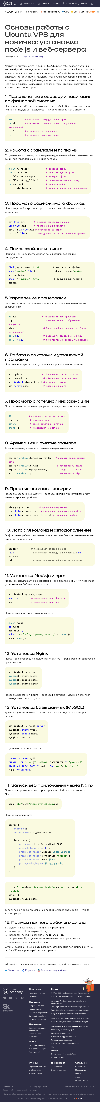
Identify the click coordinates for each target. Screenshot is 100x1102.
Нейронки (32, 12)
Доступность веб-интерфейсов (63, 1054)
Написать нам (80, 1067)
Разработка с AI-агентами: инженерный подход (69, 1026)
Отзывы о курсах (81, 1080)
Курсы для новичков (37, 993)
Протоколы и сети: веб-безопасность (65, 1043)
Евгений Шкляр (36, 56)
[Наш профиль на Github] (76, 1098)
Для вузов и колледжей (38, 1049)
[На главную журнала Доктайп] (13, 11)
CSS (66, 12)
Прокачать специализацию (76, 4)
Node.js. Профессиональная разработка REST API (70, 1018)
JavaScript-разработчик (38, 1016)
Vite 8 (53, 1047)
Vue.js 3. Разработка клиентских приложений (68, 1014)
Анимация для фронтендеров (62, 1030)
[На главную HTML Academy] (9, 3)
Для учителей (34, 1052)
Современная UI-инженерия (36, 1035)
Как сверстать (51, 12)
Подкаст (30, 970)
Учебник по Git (35, 1070)
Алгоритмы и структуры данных (63, 1037)
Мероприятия (80, 1070)
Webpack (54, 1050)
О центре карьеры (58, 1070)
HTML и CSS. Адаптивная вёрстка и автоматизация (70, 996)
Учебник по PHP (35, 1073)
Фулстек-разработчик (37, 1019)
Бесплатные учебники (54, 970)
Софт (91, 12)
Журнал (33, 1063)
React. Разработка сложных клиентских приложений (71, 1010)
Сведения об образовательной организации (20, 1090)
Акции (77, 1077)
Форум (78, 1073)
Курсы (54, 989)
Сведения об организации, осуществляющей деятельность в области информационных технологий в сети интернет (49, 1094)
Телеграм (13, 970)
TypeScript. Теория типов (60, 1033)
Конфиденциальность (39, 1087)
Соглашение (8, 1087)
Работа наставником (37, 1045)
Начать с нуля (29, 4)
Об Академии (56, 1067)
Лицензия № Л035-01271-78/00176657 (80, 1087)
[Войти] (92, 3)
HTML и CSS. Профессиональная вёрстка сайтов (70, 993)
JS (75, 12)
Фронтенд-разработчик (38, 1013)
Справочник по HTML (37, 1067)
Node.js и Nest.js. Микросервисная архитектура (69, 1022)
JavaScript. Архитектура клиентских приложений (70, 1007)
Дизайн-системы (57, 1057)
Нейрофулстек (35, 1009)
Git (82, 12)
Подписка (33, 996)
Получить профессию (50, 4)
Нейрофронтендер (36, 1006)
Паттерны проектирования (61, 1040)
